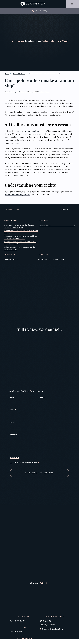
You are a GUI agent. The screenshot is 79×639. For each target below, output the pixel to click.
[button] (72, 4)
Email (13, 410)
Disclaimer (14, 457)
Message (13, 435)
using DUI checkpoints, (28, 131)
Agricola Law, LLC (21, 92)
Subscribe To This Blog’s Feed (52, 259)
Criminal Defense (44, 92)
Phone (43, 397)
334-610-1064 (17, 620)
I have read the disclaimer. (26, 463)
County (13, 422)
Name (12, 397)
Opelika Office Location (52, 629)
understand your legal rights (17, 194)
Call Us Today (40, 11)
